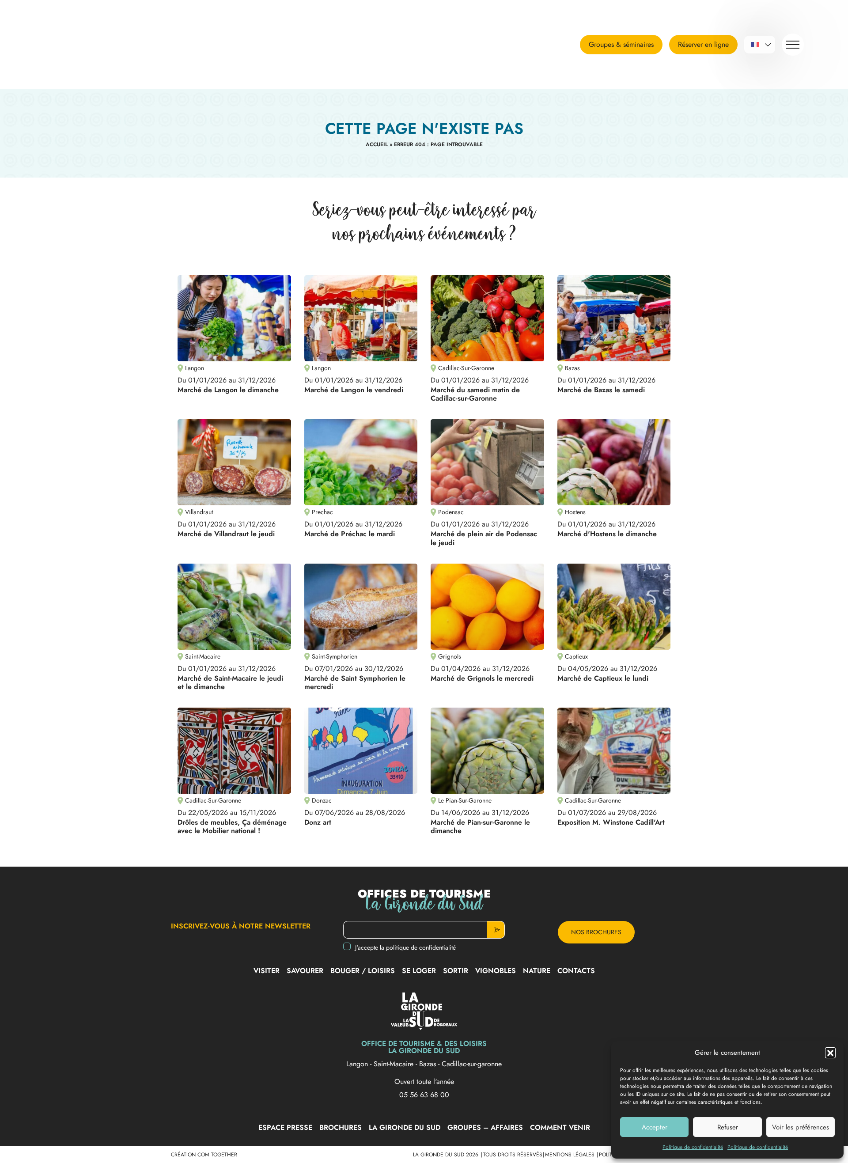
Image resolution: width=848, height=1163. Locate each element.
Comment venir (560, 1127)
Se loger (419, 971)
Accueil (377, 144)
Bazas (428, 1064)
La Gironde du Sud (404, 1127)
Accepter (654, 1127)
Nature (536, 971)
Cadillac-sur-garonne (472, 1064)
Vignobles (495, 971)
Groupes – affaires (485, 1127)
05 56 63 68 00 (424, 1095)
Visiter (267, 971)
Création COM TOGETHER (204, 1155)
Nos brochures (596, 932)
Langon (358, 1064)
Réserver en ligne (703, 44)
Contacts (576, 971)
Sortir (455, 971)
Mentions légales (570, 1155)
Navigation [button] (793, 45)
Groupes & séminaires (621, 44)
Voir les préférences (800, 1127)
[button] (830, 1052)
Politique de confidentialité (692, 1147)
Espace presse (285, 1127)
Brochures (340, 1127)
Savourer (305, 971)
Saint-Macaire (395, 1064)
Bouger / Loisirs (362, 971)
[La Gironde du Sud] (99, 44)
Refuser (727, 1127)
